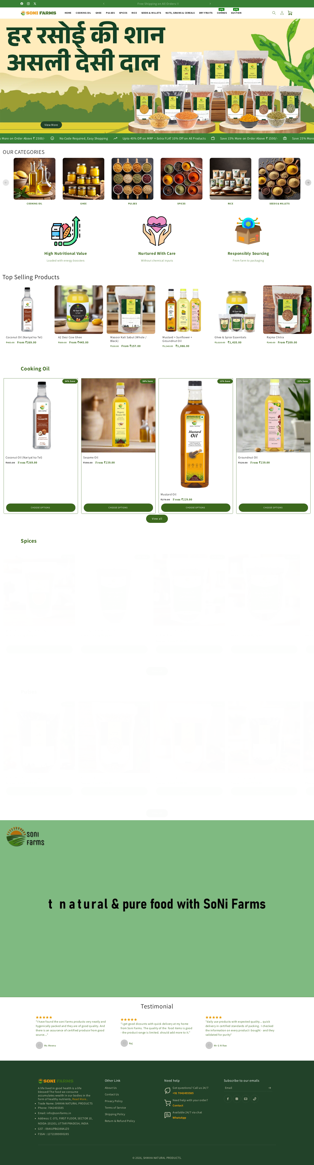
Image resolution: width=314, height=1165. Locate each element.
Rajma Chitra (275, 337)
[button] (274, 13)
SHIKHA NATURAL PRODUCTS (162, 1158)
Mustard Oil (168, 494)
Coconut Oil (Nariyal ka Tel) (24, 337)
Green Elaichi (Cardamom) (173, 630)
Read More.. (80, 1099)
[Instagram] (237, 1099)
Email (228, 1088)
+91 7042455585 (183, 1093)
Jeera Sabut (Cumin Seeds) (98, 630)
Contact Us (112, 1094)
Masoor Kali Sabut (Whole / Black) (128, 339)
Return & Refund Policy (120, 1121)
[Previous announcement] (104, 3)
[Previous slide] (6, 182)
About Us (111, 1088)
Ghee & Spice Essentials (230, 337)
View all (157, 518)
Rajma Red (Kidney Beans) (23, 778)
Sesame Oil (90, 457)
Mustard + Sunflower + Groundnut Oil (177, 339)
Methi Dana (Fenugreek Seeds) (26, 630)
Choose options (40, 507)
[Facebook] (228, 1099)
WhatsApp (179, 1118)
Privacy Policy (114, 1101)
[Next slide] (308, 182)
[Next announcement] (210, 3)
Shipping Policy (115, 1114)
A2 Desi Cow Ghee (70, 337)
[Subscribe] (269, 1087)
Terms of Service (115, 1108)
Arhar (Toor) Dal (166, 778)
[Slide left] (149, 661)
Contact (178, 1105)
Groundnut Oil (248, 457)
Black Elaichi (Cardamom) (247, 630)
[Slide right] (165, 661)
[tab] (149, 130)
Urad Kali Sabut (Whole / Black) (251, 778)
